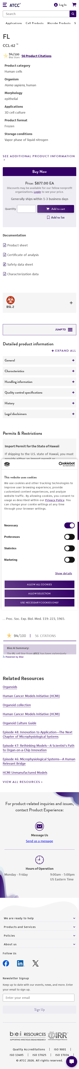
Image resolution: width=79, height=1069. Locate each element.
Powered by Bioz (14, 656)
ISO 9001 (60, 1049)
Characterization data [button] (23, 274)
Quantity (10, 209)
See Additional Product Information (39, 156)
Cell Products (35, 23)
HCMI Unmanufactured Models (25, 773)
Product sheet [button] (17, 245)
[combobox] (36, 14)
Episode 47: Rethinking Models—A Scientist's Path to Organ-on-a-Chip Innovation (38, 748)
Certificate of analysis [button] (23, 255)
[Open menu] (5, 5)
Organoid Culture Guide (19, 723)
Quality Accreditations (29, 1049)
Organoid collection (17, 705)
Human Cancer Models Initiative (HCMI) (31, 696)
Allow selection (39, 593)
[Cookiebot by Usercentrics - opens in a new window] (59, 464)
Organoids (10, 687)
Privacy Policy (54, 500)
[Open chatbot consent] (71, 1061)
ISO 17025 (39, 1055)
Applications (14, 23)
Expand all (65, 350)
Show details (63, 573)
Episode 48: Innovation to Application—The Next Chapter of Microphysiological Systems (37, 734)
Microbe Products (59, 23)
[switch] (69, 537)
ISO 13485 (17, 1055)
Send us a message (39, 841)
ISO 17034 (62, 1055)
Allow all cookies (39, 584)
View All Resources (21, 782)
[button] (73, 14)
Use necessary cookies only (39, 602)
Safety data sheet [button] (20, 264)
